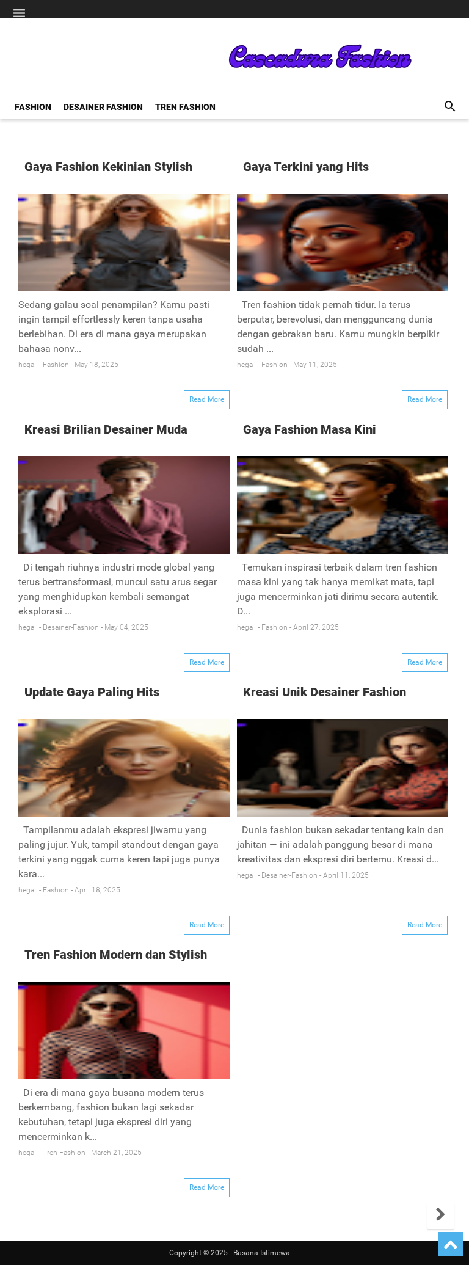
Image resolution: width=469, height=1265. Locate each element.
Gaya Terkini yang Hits (306, 166)
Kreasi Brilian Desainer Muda (105, 429)
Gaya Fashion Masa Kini (309, 429)
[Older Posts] (440, 1215)
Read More (206, 399)
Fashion (56, 364)
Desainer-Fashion (71, 627)
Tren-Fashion (64, 1152)
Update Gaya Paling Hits (91, 692)
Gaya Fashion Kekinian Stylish (108, 166)
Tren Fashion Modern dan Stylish (115, 954)
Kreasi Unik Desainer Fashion (324, 692)
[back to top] (450, 1244)
